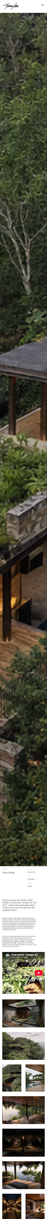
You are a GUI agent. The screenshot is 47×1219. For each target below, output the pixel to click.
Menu (42, 5)
